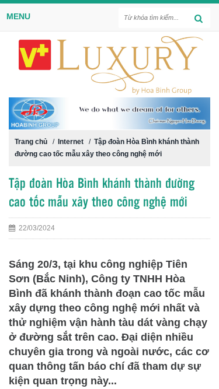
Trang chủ (31, 142)
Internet (71, 142)
